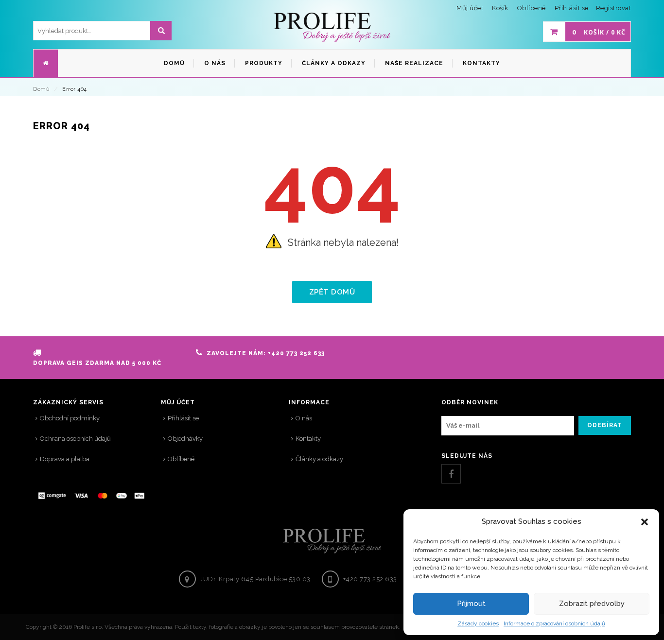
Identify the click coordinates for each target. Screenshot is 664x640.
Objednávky (185, 438)
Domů (41, 89)
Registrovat (613, 8)
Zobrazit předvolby (592, 603)
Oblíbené (181, 459)
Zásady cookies (478, 623)
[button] (644, 522)
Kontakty (308, 438)
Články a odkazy (319, 459)
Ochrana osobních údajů (75, 438)
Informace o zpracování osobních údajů (554, 623)
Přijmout (471, 603)
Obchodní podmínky (70, 418)
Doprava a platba (64, 459)
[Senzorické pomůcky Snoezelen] (332, 28)
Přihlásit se (572, 8)
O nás (304, 418)
